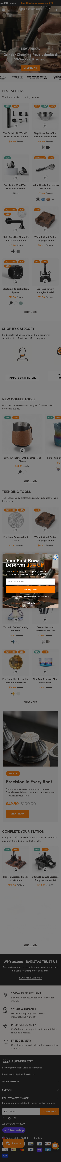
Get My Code (30, 589)
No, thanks (30, 602)
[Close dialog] (55, 557)
